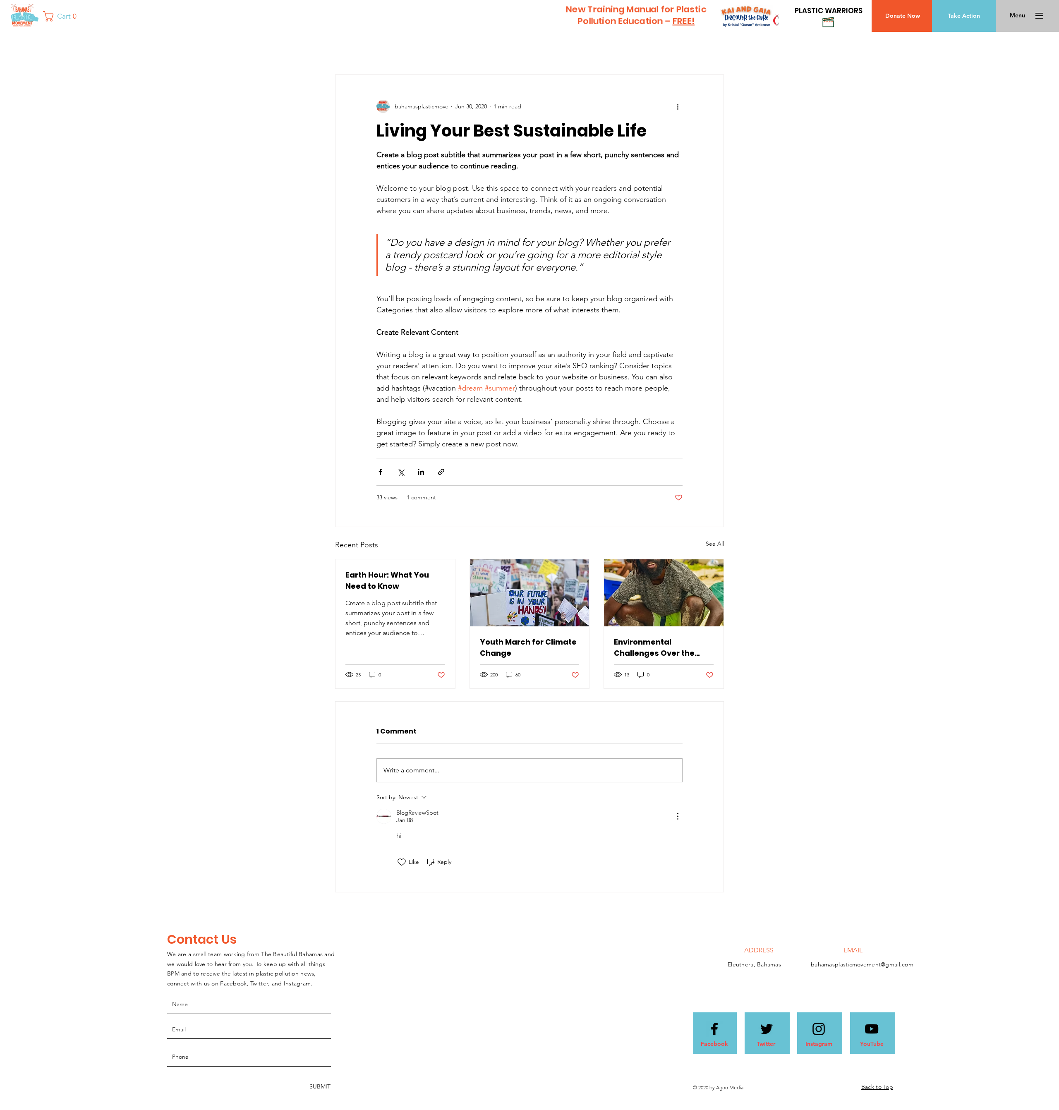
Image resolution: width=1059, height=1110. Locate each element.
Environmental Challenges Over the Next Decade (654, 648)
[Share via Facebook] (380, 472)
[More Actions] (678, 816)
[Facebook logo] (714, 1029)
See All (715, 543)
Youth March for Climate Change (528, 647)
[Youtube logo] (871, 1029)
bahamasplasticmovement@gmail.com (862, 964)
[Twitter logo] (766, 1029)
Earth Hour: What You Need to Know (387, 580)
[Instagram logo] (818, 1029)
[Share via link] (441, 472)
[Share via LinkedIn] (421, 472)
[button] (62, 16)
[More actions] (678, 106)
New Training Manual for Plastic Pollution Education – (635, 15)
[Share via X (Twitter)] (401, 472)
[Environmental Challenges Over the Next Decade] (664, 592)
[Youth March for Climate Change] (529, 592)
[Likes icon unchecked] (401, 862)
